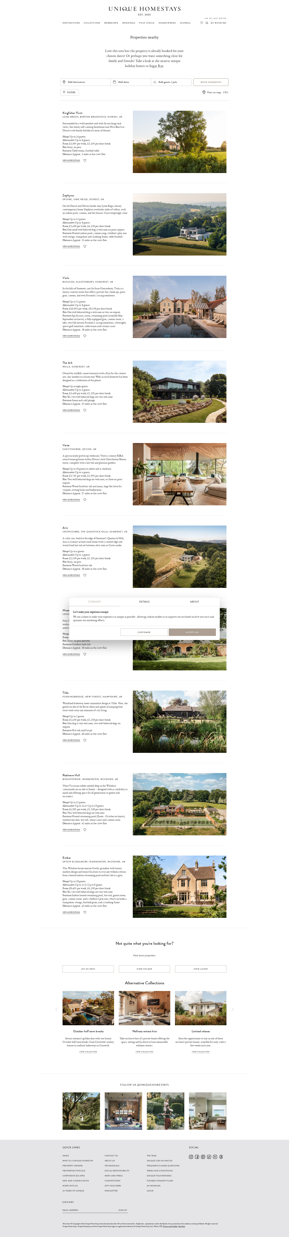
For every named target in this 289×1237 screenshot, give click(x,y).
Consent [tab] (94, 601)
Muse (66, 610)
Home (66, 1155)
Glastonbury (85, 281)
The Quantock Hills (94, 531)
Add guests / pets (168, 82)
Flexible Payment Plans (160, 1180)
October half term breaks (88, 1031)
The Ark (68, 363)
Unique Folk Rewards (159, 1175)
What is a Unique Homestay (78, 1160)
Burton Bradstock (93, 116)
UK (120, 116)
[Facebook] (197, 1157)
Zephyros (68, 195)
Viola (66, 278)
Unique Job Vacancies (159, 1160)
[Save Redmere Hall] (84, 829)
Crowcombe (71, 531)
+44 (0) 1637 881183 (215, 18)
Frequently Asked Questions (163, 1165)
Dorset (113, 116)
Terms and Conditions (160, 1170)
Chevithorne (72, 449)
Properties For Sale (74, 1170)
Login (150, 1190)
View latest (201, 968)
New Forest (93, 696)
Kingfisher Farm (73, 113)
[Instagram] (191, 1157)
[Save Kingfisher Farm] (84, 160)
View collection (88, 1051)
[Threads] (221, 1157)
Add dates (123, 82)
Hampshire (110, 696)
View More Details (71, 160)
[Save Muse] (84, 654)
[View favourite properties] (201, 22)
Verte (66, 445)
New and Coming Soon (76, 1180)
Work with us (70, 1185)
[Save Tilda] (84, 740)
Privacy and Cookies (170, 1226)
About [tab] (194, 601)
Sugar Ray (156, 66)
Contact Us (111, 1155)
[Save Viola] (84, 336)
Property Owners (73, 1165)
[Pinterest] (203, 1157)
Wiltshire (106, 779)
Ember (67, 858)
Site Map (181, 1226)
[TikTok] (209, 1157)
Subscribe (68, 1202)
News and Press (114, 1175)
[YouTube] (215, 1157)
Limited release (201, 1031)
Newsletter (111, 1190)
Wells (66, 366)
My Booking (154, 1185)
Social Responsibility (117, 1170)
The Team (152, 1155)
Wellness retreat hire (144, 1031)
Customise (144, 632)
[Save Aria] (84, 575)
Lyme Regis (81, 199)
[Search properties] (207, 23)
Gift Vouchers (113, 1185)
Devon (87, 449)
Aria (65, 528)
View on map (214, 92)
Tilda (66, 693)
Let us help (88, 968)
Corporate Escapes (74, 1175)
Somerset (102, 281)
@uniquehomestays (153, 1085)
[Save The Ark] (84, 410)
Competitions (112, 1180)
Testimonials (112, 1165)
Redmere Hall (71, 775)
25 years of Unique (73, 1190)
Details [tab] (144, 601)
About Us (110, 1160)
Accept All (192, 632)
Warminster (90, 779)
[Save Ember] (84, 912)
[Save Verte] (84, 499)
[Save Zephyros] (84, 246)
